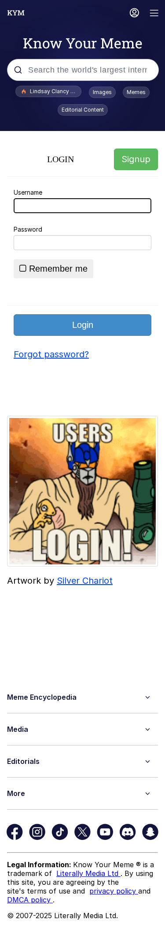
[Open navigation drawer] (154, 14)
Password (28, 229)
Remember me (58, 268)
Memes (136, 92)
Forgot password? (51, 354)
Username (28, 192)
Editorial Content (83, 109)
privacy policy (113, 891)
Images (102, 92)
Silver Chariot (85, 580)
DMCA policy (30, 899)
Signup (135, 159)
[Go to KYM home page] (16, 12)
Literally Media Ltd (88, 873)
